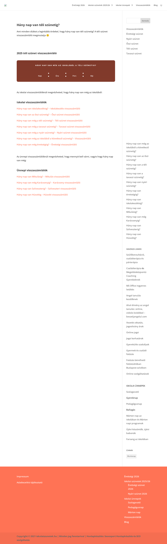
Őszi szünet (132, 43)
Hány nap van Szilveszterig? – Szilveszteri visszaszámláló (46, 188)
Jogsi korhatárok (134, 338)
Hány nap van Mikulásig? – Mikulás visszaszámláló (43, 176)
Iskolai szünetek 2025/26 (99, 5)
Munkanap (131, 456)
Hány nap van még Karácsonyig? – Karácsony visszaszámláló (48, 182)
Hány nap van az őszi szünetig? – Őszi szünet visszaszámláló (48, 114)
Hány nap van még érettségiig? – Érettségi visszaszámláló (47, 144)
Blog (156, 5)
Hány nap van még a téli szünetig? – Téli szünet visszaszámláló (49, 120)
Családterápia (133, 268)
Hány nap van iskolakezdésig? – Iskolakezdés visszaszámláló (48, 108)
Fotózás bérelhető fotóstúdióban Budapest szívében (136, 364)
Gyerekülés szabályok (137, 344)
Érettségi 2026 (78, 5)
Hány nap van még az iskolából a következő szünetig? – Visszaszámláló (54, 138)
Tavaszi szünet (134, 53)
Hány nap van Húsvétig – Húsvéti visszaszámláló (42, 194)
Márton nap (134, 512)
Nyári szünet (133, 38)
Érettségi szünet (134, 33)
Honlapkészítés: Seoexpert (101, 536)
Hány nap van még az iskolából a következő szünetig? (137, 147)
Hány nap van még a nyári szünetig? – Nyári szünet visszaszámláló (52, 132)
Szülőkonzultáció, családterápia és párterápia (135, 258)
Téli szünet (132, 48)
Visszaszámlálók (143, 5)
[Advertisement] (138, 98)
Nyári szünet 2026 (137, 493)
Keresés (145, 20)
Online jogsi (132, 332)
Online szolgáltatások (137, 373)
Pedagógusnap (134, 403)
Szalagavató (132, 391)
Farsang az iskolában (137, 439)
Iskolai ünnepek (123, 5)
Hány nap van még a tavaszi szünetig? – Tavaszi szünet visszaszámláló (53, 126)
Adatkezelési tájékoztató (29, 482)
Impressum (23, 476)
